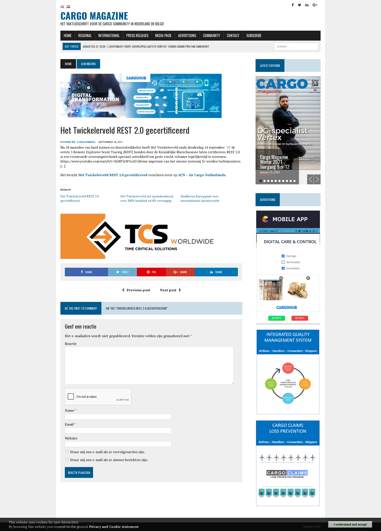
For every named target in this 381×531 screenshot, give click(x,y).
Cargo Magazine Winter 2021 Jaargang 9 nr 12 (274, 161)
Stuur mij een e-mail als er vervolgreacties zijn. (107, 451)
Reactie (71, 343)
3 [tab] (268, 180)
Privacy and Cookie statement (114, 526)
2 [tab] (264, 180)
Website (71, 438)
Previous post (138, 290)
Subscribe (253, 35)
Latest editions (270, 65)
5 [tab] (275, 180)
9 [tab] (290, 180)
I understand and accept (350, 524)
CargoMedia (86, 142)
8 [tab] (287, 180)
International (109, 35)
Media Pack (163, 35)
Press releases (137, 35)
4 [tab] (272, 180)
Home (67, 35)
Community (211, 35)
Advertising (187, 35)
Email (69, 424)
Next (317, 179)
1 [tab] (260, 180)
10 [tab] (294, 180)
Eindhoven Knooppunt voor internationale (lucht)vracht (200, 198)
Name (70, 410)
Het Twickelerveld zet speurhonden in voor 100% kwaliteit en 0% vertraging (146, 198)
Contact (233, 35)
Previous (310, 179)
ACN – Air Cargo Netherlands (202, 175)
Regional (85, 35)
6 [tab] (279, 180)
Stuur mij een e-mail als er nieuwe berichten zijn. (109, 459)
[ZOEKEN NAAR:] (296, 46)
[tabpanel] (288, 130)
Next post (168, 290)
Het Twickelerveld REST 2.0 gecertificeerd (113, 175)
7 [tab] (283, 180)
